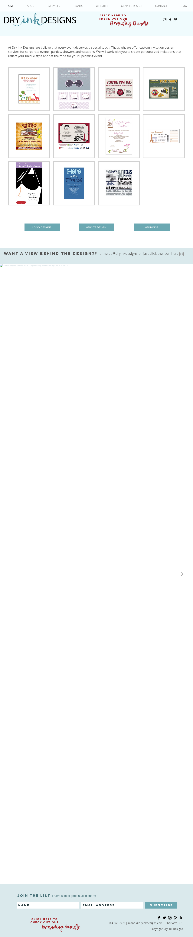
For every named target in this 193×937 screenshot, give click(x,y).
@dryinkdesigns (125, 253)
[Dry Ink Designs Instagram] (181, 254)
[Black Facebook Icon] (170, 19)
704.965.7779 (117, 923)
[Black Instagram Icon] (164, 19)
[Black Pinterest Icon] (175, 19)
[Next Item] (182, 574)
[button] (29, 89)
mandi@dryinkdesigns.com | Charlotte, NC (155, 923)
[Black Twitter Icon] (164, 918)
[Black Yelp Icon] (180, 918)
